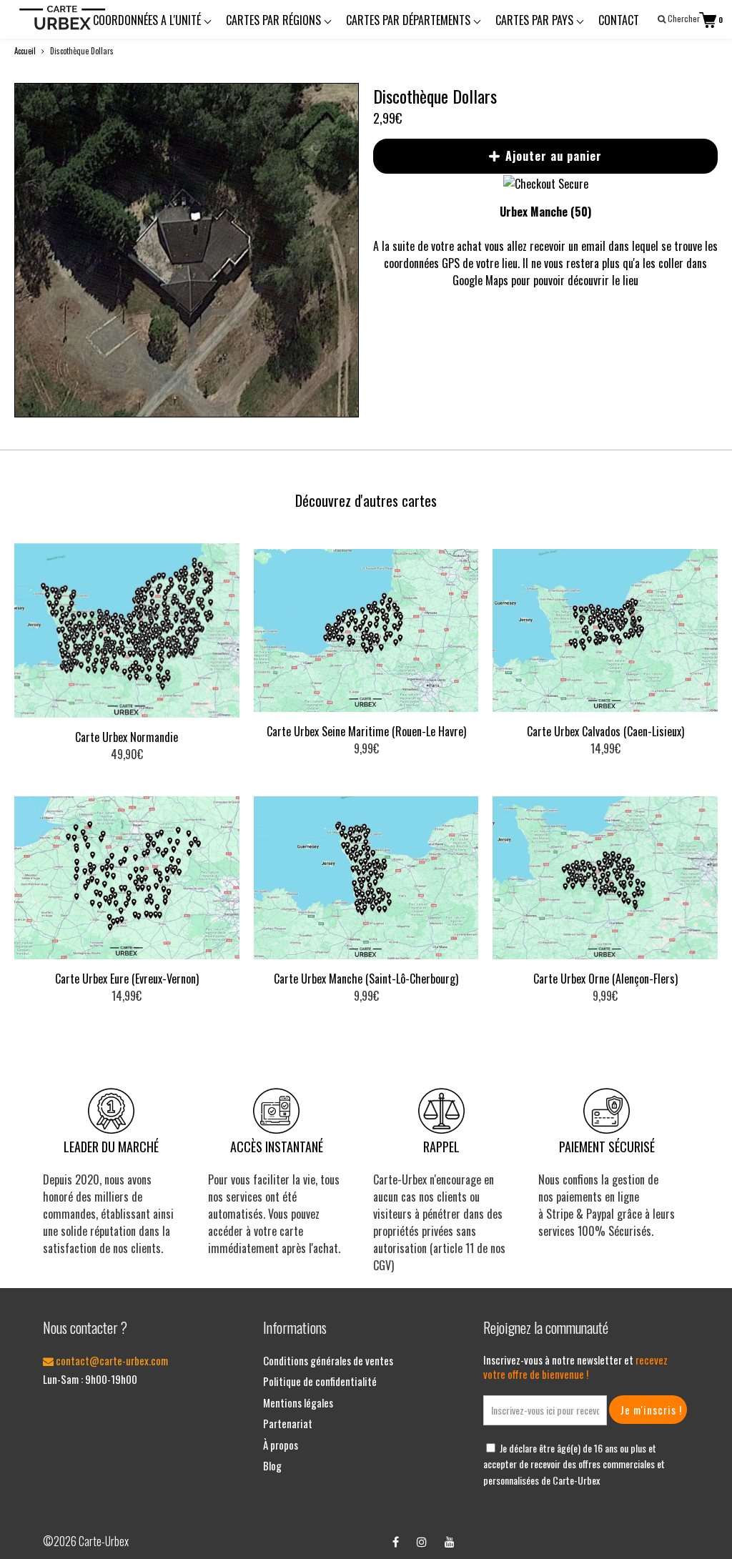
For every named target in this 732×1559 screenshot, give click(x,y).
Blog (272, 1465)
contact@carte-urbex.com (111, 1360)
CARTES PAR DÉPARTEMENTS (409, 20)
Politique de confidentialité (320, 1381)
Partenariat (287, 1423)
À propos (280, 1444)
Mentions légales (298, 1402)
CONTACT (618, 20)
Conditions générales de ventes (328, 1360)
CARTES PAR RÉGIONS (275, 20)
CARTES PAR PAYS (535, 20)
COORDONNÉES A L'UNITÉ (148, 20)
